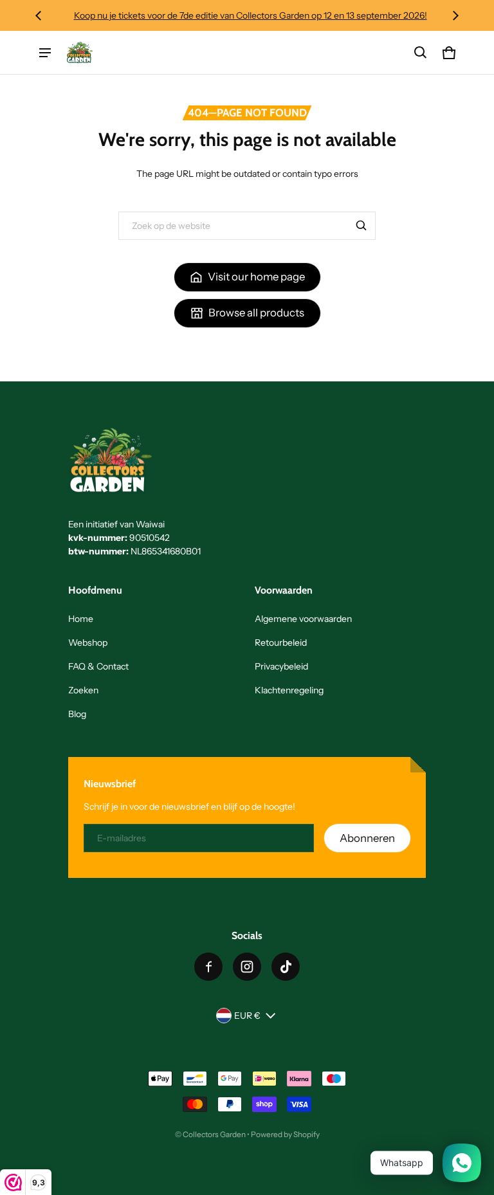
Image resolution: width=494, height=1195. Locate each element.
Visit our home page (256, 276)
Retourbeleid (281, 642)
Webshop (87, 642)
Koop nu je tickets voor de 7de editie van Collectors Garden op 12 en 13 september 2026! (247, 15)
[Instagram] (247, 967)
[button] (421, 53)
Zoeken (83, 690)
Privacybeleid (281, 666)
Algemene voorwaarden (303, 619)
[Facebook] (208, 967)
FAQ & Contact (98, 666)
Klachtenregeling (289, 690)
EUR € (247, 1015)
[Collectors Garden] (80, 52)
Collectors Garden (214, 1134)
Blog (77, 714)
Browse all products (256, 312)
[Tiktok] (285, 967)
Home (80, 619)
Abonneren (367, 838)
